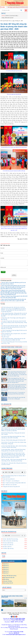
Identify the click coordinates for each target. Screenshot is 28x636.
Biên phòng (6, 579)
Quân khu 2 (6, 565)
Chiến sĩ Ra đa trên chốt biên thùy (10, 540)
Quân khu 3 (6, 567)
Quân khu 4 (6, 569)
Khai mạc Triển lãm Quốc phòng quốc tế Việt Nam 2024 (13, 440)
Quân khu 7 (6, 573)
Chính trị (7, 15)
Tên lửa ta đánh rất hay (8, 542)
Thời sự (3, 13)
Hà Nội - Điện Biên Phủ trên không (10, 539)
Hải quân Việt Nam (7, 581)
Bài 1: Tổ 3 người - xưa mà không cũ (11, 480)
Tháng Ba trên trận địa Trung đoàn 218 (11, 486)
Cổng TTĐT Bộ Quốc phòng (9, 575)
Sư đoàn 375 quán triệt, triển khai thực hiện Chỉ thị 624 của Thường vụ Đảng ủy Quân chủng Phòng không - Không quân (14, 322)
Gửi (15, 275)
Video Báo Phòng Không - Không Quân (11, 347)
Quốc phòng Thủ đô (8, 583)
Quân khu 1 (6, 563)
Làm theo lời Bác (14, 15)
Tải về (25, 538)
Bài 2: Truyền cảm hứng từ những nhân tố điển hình (14, 482)
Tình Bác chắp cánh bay (8, 548)
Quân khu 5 (6, 571)
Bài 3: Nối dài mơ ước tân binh (10, 484)
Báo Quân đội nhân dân (8, 577)
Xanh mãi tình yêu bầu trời (9, 479)
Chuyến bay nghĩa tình (6, 369)
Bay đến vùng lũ (5, 336)
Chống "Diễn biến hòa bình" (8, 17)
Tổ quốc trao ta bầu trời (8, 544)
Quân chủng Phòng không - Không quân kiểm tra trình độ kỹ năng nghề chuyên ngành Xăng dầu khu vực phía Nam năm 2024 (14, 315)
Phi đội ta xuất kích (7, 546)
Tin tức (3, 15)
